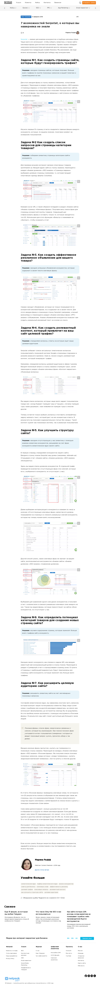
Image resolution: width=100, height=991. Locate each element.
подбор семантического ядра (47, 884)
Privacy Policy (10, 958)
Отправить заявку (89, 2)
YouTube (68, 956)
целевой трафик (27, 889)
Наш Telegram (40, 953)
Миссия (80, 950)
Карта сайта (82, 963)
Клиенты (28, 2)
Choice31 (68, 950)
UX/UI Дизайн (55, 955)
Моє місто (69, 953)
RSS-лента (81, 966)
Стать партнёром (11, 953)
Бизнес (25, 8)
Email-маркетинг (82, 8)
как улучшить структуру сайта (32, 892)
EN (72, 938)
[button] (15, 8)
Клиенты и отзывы (11, 950)
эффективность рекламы (59, 887)
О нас (37, 950)
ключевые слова (42, 887)
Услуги (18, 2)
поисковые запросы (41, 889)
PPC (48, 8)
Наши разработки (11, 956)
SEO (37, 8)
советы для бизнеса (28, 887)
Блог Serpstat (26, 16)
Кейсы (37, 2)
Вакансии (57, 2)
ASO (22, 958)
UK (77, 16)
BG (68, 938)
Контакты (47, 2)
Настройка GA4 (56, 952)
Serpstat (24, 39)
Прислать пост (87, 938)
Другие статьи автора (42, 870)
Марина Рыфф (43, 860)
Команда (80, 953)
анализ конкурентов (66, 884)
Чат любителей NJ (41, 956)
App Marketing (63, 8)
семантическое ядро (28, 884)
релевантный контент (57, 889)
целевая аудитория (51, 892)
